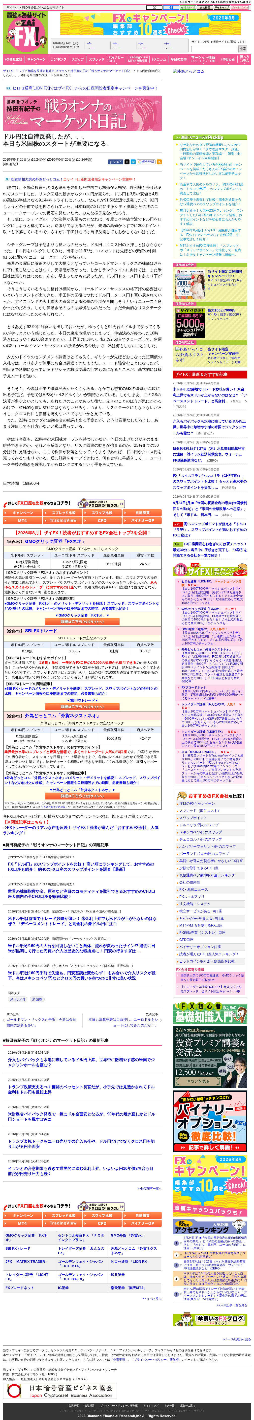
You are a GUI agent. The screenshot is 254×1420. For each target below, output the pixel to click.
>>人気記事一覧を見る (232, 1305)
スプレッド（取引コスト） (200, 811)
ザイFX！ (199, 1410)
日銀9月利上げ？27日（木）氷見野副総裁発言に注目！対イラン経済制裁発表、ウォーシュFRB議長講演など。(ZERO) (214, 1265)
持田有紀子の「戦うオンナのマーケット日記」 (101, 71)
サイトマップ (151, 1405)
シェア (117, 161)
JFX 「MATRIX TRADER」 (26, 1262)
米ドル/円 (17, 999)
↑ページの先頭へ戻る (237, 1339)
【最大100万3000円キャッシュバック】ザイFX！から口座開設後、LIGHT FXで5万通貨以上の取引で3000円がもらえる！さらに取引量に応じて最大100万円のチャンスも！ (212, 739)
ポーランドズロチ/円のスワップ (204, 854)
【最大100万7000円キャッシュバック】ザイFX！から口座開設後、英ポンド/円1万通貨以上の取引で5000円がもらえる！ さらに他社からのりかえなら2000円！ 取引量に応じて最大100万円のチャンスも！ (212, 592)
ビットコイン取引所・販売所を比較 (207, 961)
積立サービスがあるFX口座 (200, 911)
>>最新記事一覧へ (149, 1188)
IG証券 (63, 1288)
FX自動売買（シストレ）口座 (202, 932)
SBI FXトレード (18, 1248)
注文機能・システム (195, 904)
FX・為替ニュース (193, 889)
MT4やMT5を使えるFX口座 (200, 925)
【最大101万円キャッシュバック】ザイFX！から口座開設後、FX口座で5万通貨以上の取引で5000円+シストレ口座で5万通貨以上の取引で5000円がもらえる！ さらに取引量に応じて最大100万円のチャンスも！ (213, 715)
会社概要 (90, 1405)
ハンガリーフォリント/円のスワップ (207, 846)
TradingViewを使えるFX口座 (201, 918)
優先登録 (148, 161)
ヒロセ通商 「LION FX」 (130, 1262)
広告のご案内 (187, 1405)
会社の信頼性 (189, 882)
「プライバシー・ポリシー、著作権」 (156, 1359)
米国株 (37, 999)
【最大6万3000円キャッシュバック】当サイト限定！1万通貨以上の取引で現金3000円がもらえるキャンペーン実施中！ (213, 693)
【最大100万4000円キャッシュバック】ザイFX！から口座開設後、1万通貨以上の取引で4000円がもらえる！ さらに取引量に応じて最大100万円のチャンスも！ (212, 636)
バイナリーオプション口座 (200, 947)
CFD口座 (186, 940)
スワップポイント (193, 818)
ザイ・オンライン (155, 1410)
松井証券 (118, 1275)
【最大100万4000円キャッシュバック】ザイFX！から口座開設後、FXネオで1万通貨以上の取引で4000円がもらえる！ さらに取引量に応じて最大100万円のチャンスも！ (212, 616)
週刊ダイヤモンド (131, 1410)
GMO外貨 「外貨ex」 (128, 1235)
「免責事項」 (119, 1359)
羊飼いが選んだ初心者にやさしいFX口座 (211, 861)
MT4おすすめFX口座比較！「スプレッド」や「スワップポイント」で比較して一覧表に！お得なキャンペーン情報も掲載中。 (211, 250)
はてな (133, 161)
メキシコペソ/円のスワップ (200, 832)
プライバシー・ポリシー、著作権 (119, 1405)
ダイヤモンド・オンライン (103, 1410)
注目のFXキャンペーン (197, 803)
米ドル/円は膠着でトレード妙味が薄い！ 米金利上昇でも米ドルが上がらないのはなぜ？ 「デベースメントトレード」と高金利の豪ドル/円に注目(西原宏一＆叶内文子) (215, 1294)
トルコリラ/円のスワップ (199, 825)
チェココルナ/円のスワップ (200, 839)
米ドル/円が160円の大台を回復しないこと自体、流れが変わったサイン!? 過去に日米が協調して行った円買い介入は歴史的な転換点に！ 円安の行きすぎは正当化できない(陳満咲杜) (215, 1279)
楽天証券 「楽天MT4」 (129, 1288)
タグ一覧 (169, 1405)
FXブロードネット (19, 1288)
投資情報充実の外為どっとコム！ (73, 179)
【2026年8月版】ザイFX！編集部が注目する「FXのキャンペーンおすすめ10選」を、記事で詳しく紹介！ (211, 234)
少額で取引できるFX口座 (199, 868)
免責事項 (74, 1405)
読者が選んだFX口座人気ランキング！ (209, 954)
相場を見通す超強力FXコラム (47, 71)
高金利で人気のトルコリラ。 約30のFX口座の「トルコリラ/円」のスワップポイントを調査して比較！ (211, 188)
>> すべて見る (152, 1299)
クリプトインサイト (179, 1410)
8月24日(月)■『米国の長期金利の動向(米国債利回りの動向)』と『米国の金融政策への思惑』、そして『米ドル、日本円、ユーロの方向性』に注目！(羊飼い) (215, 1243)
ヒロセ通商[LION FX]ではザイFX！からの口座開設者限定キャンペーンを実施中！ (85, 88)
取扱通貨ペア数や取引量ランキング (207, 875)
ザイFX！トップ (14, 71)
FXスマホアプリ (192, 897)
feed (159, 161)
